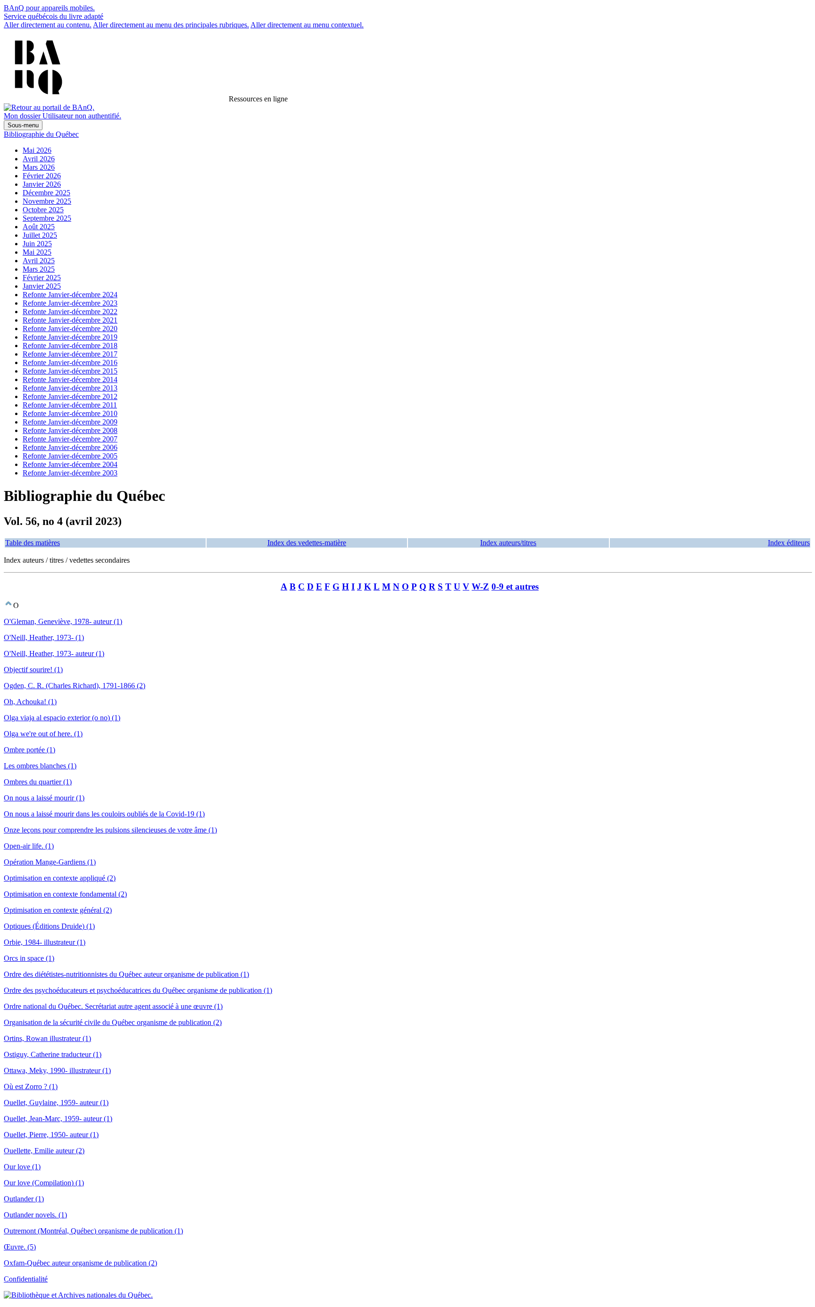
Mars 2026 (39, 167)
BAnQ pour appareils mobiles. (49, 8)
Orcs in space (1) (29, 958)
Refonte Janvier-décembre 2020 (70, 329)
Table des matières (32, 543)
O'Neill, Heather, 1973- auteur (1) (54, 653)
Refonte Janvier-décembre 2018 (70, 345)
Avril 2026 (39, 159)
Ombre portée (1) (29, 750)
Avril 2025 (39, 261)
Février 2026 (42, 176)
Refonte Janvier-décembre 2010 (70, 413)
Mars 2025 (39, 269)
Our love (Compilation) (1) (44, 1183)
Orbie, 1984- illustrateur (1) (44, 942)
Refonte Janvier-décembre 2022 (70, 312)
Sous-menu (23, 125)
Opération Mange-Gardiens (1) (50, 862)
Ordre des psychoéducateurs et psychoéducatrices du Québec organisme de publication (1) (138, 990)
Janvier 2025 (42, 286)
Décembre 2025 (46, 193)
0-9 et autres (515, 586)
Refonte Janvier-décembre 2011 (70, 405)
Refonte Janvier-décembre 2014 (70, 379)
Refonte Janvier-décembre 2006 (70, 447)
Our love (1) (22, 1167)
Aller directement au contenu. (47, 25)
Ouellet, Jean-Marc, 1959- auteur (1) (58, 1119)
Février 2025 (42, 278)
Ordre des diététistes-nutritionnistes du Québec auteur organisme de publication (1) (126, 974)
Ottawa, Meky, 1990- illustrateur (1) (57, 1070)
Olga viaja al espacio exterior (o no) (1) (62, 718)
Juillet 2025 (40, 235)
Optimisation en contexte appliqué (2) (60, 878)
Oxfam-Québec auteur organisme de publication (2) (80, 1263)
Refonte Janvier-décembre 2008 (70, 430)
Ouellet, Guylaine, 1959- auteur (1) (56, 1103)
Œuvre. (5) (20, 1247)
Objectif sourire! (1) (33, 670)
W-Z (480, 586)
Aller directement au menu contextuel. (307, 25)
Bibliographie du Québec (41, 134)
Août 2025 (39, 227)
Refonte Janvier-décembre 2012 (70, 396)
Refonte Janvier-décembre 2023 (70, 303)
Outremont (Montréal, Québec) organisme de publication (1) (93, 1231)
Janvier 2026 (42, 184)
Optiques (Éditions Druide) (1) (49, 926)
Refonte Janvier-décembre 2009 (70, 422)
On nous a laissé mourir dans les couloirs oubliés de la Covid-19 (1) (104, 814)
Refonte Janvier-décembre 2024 (70, 295)
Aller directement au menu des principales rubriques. (171, 25)
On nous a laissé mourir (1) (44, 798)
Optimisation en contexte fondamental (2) (65, 894)
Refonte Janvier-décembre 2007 (70, 439)
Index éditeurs (789, 543)
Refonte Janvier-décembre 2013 (70, 388)
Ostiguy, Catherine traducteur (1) (52, 1054)
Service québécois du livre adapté (53, 16)
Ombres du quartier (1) (38, 782)
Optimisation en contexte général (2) (58, 910)
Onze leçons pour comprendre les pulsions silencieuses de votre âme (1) (110, 830)
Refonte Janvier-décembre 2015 (70, 371)
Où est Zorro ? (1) (31, 1086)
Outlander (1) (24, 1199)
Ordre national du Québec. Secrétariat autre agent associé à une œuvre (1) (113, 1006)
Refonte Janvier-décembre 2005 (70, 456)
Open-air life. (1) (29, 846)
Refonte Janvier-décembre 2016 (70, 362)
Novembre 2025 (47, 201)
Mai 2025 (37, 252)
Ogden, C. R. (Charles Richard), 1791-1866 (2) (74, 686)
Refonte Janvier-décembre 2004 (70, 464)
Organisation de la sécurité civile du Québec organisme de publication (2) (113, 1022)
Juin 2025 (37, 244)
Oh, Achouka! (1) (30, 702)
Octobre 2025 (43, 210)
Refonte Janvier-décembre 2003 (70, 473)
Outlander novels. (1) (35, 1215)
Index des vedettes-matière (306, 543)
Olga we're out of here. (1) (43, 734)
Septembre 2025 (47, 218)
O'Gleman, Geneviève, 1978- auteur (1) (63, 621)
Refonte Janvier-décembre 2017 (70, 354)
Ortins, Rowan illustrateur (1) (47, 1038)
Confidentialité (26, 1279)
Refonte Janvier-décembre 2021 (70, 320)
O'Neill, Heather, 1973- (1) (44, 637)
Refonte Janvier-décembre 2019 (70, 337)
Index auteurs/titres (508, 543)
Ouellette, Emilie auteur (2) (44, 1151)
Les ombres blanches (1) (40, 766)
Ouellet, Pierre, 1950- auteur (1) (51, 1135)
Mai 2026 (37, 150)
